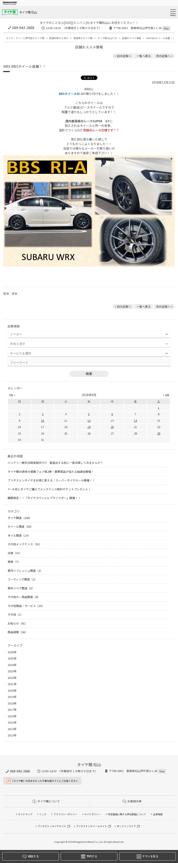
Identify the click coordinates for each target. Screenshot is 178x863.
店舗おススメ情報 (131, 38)
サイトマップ (25, 814)
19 (89, 427)
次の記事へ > (164, 56)
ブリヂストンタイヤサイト (52, 826)
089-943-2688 (23, 27)
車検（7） (14, 562)
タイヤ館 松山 (28, 12)
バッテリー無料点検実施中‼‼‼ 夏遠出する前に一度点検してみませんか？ (55, 463)
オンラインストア (126, 826)
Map (166, 28)
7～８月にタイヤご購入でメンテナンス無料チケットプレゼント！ (49, 489)
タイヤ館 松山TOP (107, 38)
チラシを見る (150, 856)
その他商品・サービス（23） (26, 606)
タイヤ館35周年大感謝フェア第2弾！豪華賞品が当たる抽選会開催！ (51, 472)
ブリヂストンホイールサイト (91, 826)
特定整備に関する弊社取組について (127, 814)
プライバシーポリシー (65, 814)
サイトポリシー (92, 814)
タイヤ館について (48, 801)
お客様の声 (134, 801)
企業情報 (158, 814)
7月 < (12, 395)
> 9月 (166, 395)
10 (42, 420)
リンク (42, 814)
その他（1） (15, 614)
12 (89, 420)
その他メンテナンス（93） (25, 544)
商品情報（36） (18, 632)
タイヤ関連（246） (20, 518)
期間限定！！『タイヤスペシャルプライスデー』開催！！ (44, 498)
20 (112, 427)
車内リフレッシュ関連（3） (25, 571)
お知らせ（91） (18, 623)
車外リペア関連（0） (21, 588)
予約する (91, 856)
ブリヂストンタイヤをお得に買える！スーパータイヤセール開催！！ (51, 480)
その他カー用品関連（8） (24, 597)
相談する (33, 856)
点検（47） (15, 553)
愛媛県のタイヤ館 (82, 38)
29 (158, 433)
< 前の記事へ (123, 56)
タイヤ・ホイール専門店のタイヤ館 (25, 38)
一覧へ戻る (144, 56)
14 (135, 420)
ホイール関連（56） (20, 526)
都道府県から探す (58, 38)
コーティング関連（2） (22, 579)
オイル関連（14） (19, 535)
